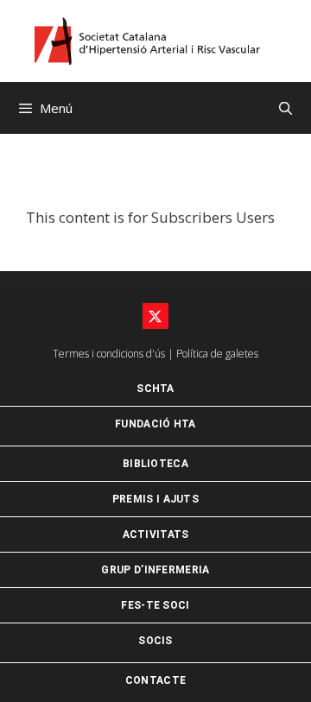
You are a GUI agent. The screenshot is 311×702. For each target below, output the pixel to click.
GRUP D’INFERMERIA (155, 570)
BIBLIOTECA (155, 464)
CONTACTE (155, 680)
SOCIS (155, 641)
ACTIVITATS (156, 534)
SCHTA (155, 389)
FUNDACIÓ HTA (155, 424)
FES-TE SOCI (155, 605)
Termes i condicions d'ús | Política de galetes (155, 353)
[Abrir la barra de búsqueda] (285, 108)
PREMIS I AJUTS (155, 499)
